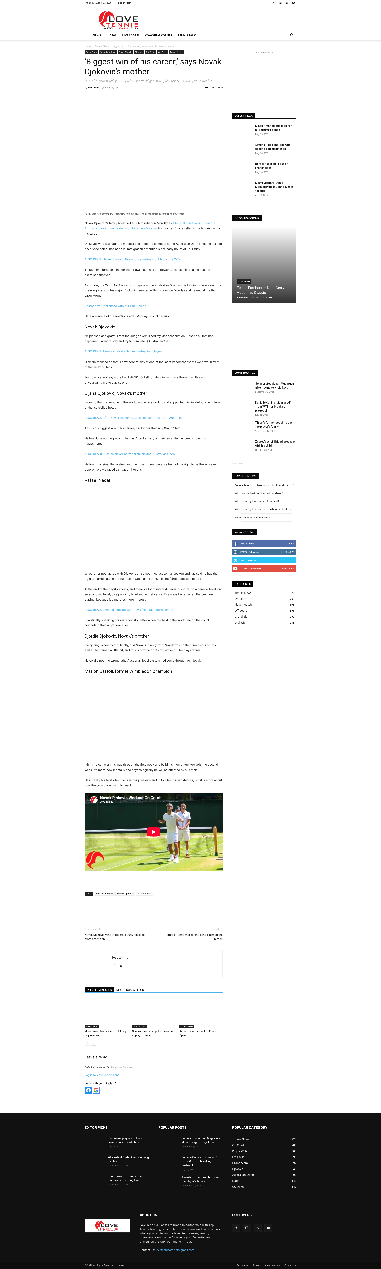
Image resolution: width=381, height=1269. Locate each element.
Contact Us (290, 1265)
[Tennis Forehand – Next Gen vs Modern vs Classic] (264, 264)
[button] (291, 36)
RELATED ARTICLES (99, 990)
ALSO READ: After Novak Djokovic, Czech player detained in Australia (133, 418)
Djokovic (139, 52)
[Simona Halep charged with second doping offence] (153, 1013)
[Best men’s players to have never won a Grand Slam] (94, 1143)
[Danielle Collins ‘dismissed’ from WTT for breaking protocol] (242, 407)
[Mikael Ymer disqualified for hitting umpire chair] (106, 1013)
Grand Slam (91, 52)
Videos (112, 35)
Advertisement (272, 1265)
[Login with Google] (96, 1090)
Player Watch (125, 52)
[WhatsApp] (140, 96)
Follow (289, 551)
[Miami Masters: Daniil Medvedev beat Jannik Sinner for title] (242, 188)
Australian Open (107, 52)
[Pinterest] (131, 96)
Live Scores (131, 35)
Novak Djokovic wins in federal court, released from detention (115, 937)
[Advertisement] (224, 20)
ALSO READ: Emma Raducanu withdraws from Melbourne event (129, 610)
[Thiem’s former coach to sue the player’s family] (242, 427)
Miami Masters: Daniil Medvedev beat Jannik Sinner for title (274, 186)
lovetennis (93, 87)
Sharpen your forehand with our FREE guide (115, 306)
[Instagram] (280, 3)
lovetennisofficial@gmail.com (175, 1250)
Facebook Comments (123, 1067)
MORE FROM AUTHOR (130, 990)
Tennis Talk (187, 35)
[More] (167, 96)
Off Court (150, 52)
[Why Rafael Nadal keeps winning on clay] (94, 1162)
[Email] (158, 96)
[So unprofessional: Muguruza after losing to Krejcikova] (242, 388)
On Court (162, 52)
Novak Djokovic (125, 893)
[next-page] (93, 1043)
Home (88, 46)
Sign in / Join (124, 2)
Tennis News (102, 46)
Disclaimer (243, 1265)
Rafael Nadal (144, 893)
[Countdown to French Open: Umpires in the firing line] (94, 1181)
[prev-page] (87, 1043)
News (97, 35)
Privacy (257, 1265)
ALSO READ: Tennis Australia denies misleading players (124, 351)
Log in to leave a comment (102, 1075)
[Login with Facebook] (88, 1090)
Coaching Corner (158, 35)
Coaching (244, 281)
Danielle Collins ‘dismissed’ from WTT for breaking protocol (273, 406)
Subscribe (288, 568)
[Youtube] (293, 3)
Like (291, 543)
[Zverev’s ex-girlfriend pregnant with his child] (242, 447)
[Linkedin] (149, 96)
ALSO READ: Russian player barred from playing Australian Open (130, 454)
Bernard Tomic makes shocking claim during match (194, 937)
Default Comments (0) (97, 1067)
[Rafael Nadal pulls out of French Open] (201, 1013)
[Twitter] (287, 3)
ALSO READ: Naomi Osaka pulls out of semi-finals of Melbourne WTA (133, 259)
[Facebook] (274, 3)
